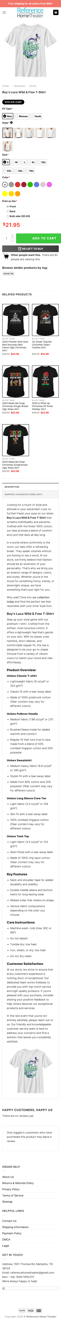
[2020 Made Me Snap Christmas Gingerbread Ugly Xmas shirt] (16, 440)
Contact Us (9, 1220)
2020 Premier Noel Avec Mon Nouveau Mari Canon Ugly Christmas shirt (15, 346)
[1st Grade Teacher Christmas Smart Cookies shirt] (45, 320)
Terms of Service (12, 1195)
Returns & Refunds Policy (18, 1183)
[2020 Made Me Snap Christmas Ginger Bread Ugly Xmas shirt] (16, 381)
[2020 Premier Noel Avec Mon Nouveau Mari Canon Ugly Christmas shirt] (16, 320)
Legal (5, 1245)
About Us (8, 1176)
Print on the (9, 201)
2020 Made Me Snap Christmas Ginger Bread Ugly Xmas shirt (15, 406)
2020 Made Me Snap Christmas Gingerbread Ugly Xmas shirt (15, 464)
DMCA (6, 1239)
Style (7, 122)
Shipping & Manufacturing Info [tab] (23, 494)
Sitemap (7, 1201)
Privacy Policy (11, 1189)
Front (13, 206)
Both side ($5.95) (20, 216)
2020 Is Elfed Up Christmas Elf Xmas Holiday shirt (42, 406)
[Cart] (55, 12)
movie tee (8, 274)
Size (5, 154)
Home (5, 86)
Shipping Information (15, 1227)
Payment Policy (11, 1233)
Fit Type (7, 108)
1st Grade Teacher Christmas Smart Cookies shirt (42, 344)
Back (12, 211)
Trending (19, 86)
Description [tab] (12, 487)
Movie (32, 86)
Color (6, 177)
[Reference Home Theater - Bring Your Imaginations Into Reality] (30, 12)
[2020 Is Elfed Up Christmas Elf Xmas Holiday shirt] (45, 381)
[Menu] (4, 12)
